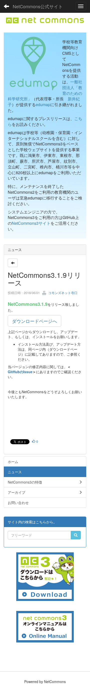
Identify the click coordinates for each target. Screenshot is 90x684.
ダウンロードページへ (34, 321)
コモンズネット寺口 (62, 292)
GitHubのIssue (20, 371)
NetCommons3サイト (31, 223)
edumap (43, 104)
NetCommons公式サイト (38, 6)
